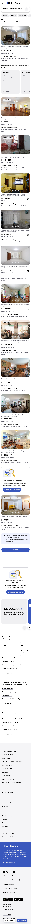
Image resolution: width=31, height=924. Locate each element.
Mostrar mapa (10, 920)
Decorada (13, 15)
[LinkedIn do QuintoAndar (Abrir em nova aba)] (14, 872)
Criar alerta (23, 920)
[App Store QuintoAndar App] (18, 899)
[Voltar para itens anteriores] (24, 627)
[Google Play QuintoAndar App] (8, 899)
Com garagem (22, 15)
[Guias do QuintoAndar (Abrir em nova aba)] (11, 872)
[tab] (5, 15)
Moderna (5, 15)
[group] (15, 44)
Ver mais (15, 549)
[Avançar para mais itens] (29, 627)
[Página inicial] (13, 3)
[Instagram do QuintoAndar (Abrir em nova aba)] (7, 872)
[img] (15, 35)
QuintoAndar (6, 562)
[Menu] (2, 3)
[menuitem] (6, 562)
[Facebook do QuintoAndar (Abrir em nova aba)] (4, 872)
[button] (10, 82)
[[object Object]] (21, 609)
